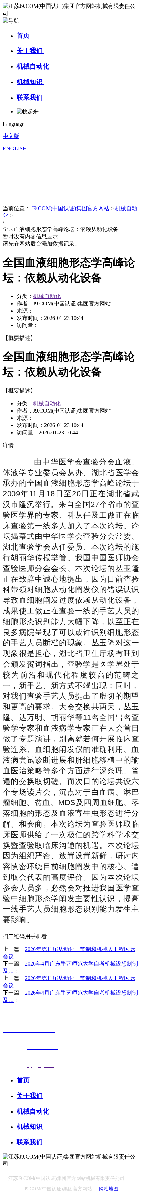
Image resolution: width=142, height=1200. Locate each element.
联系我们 (30, 97)
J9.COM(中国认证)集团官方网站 (70, 208)
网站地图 (108, 1188)
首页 (23, 35)
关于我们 (30, 50)
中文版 (11, 136)
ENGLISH (15, 148)
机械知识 (30, 81)
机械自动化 (34, 66)
